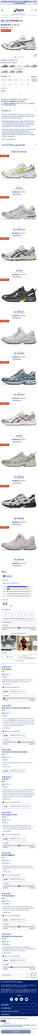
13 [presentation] (22, 84)
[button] (3, 93)
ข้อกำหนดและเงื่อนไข (6, 989)
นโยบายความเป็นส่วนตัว (22, 990)
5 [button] (20, 57)
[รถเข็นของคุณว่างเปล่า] (36, 10)
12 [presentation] (16, 84)
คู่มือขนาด (34, 76)
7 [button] (23, 57)
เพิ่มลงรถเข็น (16, 1031)
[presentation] (4, 66)
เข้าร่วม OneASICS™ (6, 985)
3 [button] (18, 57)
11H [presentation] (10, 84)
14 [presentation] (28, 84)
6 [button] (22, 57)
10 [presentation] (28, 80)
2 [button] (17, 57)
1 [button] (15, 57)
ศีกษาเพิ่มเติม (21, 101)
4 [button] (19, 57)
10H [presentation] (34, 80)
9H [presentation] (22, 80)
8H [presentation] (10, 80)
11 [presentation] (3, 84)
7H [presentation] (4, 80)
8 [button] (24, 57)
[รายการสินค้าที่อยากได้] (32, 10)
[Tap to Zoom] (35, 55)
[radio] (4, 66)
